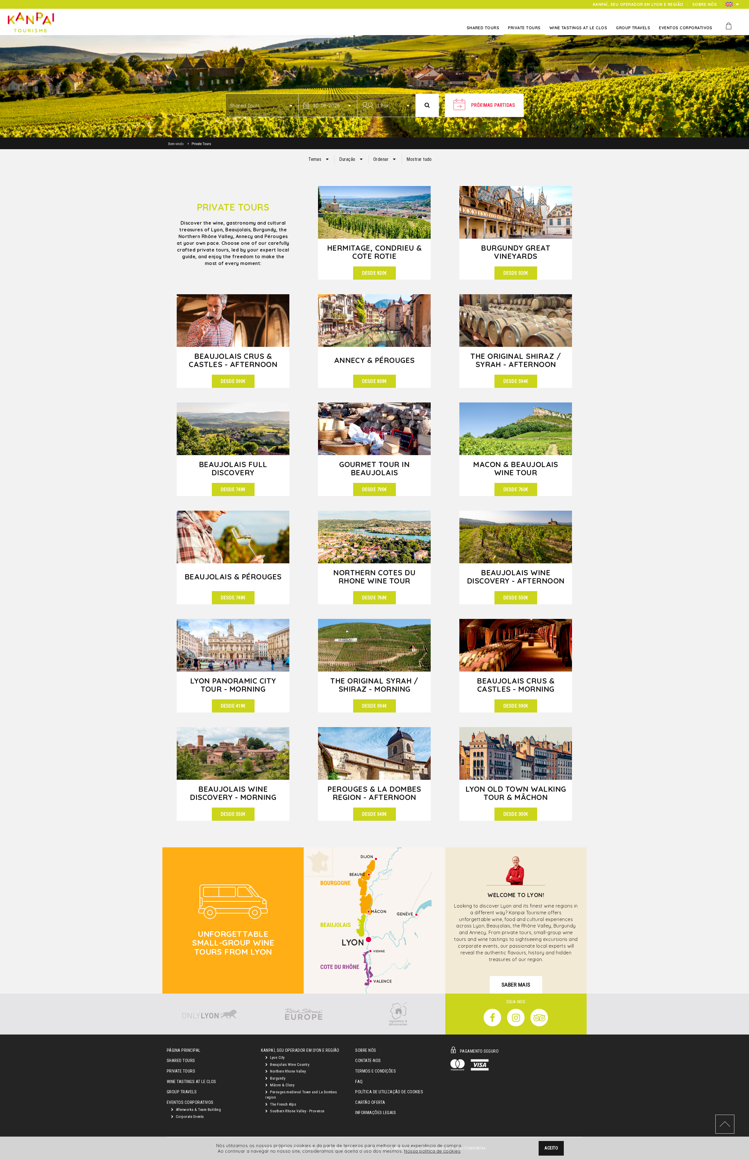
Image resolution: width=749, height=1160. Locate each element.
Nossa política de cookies (432, 1151)
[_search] (427, 105)
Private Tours (181, 1071)
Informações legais (375, 1112)
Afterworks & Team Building (198, 1109)
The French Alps (282, 1104)
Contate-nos (368, 1060)
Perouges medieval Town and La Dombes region (301, 1095)
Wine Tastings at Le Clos (191, 1081)
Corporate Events (189, 1116)
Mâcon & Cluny (282, 1085)
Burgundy (277, 1078)
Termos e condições (375, 1071)
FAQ (359, 1081)
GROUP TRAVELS (182, 1092)
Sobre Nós (365, 1050)
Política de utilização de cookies (389, 1092)
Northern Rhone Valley (287, 1071)
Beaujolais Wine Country (289, 1064)
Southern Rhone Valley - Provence (296, 1111)
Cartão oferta (370, 1102)
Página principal (183, 1050)
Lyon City (277, 1057)
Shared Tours (181, 1060)
